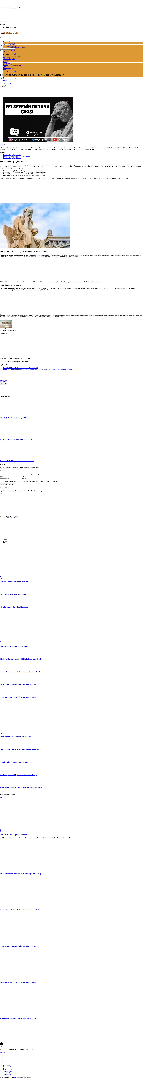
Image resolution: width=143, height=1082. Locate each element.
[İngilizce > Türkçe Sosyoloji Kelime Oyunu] (26, 575)
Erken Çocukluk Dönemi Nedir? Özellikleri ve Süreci (18, 684)
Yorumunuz (35, 474)
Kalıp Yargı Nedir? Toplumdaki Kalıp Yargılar (16, 439)
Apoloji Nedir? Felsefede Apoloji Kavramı (14, 762)
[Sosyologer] (9, 35)
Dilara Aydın (3, 85)
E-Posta (24, 478)
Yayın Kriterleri (11, 43)
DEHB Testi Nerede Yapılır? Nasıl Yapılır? (14, 646)
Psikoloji (5, 62)
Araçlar (2, 577)
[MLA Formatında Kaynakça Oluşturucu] (6, 603)
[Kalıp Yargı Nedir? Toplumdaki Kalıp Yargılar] (14, 436)
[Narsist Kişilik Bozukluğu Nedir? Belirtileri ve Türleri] (26, 1015)
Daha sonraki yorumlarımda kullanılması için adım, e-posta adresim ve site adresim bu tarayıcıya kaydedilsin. (30, 481)
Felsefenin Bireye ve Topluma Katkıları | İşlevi (15, 736)
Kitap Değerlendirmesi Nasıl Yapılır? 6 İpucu (15, 418)
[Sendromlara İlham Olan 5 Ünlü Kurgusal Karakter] (6, 694)
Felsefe (5, 65)
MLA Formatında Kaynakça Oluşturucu (14, 607)
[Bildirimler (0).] (0, 23)
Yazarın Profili (4, 381)
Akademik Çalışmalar (9, 59)
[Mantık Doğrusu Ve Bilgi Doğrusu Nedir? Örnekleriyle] (6, 771)
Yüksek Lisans (7, 68)
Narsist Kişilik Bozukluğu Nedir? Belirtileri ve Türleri (18, 1018)
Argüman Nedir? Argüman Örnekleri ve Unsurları (17, 461)
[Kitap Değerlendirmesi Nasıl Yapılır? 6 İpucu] (14, 414)
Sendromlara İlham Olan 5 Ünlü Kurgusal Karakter (18, 697)
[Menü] (0, 37)
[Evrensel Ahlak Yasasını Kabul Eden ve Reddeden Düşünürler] (6, 784)
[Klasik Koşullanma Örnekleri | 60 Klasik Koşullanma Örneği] (6, 655)
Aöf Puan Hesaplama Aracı (10, 1072)
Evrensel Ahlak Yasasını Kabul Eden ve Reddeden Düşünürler (21, 787)
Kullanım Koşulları (8, 1069)
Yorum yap (3, 464)
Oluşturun (2, 493)
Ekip (4, 3)
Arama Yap (18, 8)
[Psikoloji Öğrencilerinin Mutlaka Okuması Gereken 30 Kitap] (6, 668)
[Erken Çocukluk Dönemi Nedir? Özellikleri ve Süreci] (6, 681)
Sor (1, 797)
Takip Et (4, 383)
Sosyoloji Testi (7, 1074)
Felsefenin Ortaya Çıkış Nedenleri (12, 155)
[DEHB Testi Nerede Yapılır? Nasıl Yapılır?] (26, 640)
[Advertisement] (71, 190)
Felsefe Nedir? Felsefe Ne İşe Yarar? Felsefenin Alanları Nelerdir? (20, 368)
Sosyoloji (5, 60)
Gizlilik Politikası (7, 1066)
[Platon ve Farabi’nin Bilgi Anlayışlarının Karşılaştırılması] (6, 746)
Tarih (4, 66)
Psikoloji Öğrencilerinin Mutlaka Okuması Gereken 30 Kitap (20, 672)
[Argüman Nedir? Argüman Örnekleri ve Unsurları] (14, 457)
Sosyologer (3, 45)
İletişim (5, 69)
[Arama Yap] (0, 47)
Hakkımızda (6, 41)
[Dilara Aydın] (3, 378)
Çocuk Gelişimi (7, 63)
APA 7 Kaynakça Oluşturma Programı (13, 594)
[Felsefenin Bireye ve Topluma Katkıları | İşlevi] (26, 730)
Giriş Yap (3, 21)
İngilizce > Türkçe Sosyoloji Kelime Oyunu (14, 581)
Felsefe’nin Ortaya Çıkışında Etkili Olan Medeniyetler (17, 156)
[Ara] (22, 8)
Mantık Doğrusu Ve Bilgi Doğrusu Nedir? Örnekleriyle (18, 775)
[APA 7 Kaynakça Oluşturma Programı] (6, 591)
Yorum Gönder (4, 484)
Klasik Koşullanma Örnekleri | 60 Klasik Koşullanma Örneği (20, 659)
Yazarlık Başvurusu (8, 2)
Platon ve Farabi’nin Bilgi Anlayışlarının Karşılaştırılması (19, 749)
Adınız (24, 476)
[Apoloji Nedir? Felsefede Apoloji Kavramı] (6, 759)
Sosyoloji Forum (7, 1071)
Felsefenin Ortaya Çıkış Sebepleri (12, 158)
